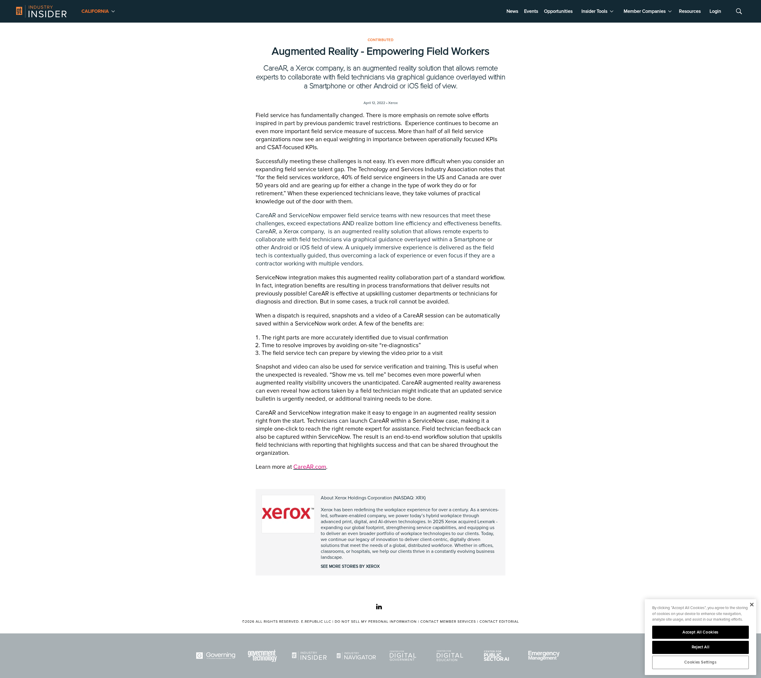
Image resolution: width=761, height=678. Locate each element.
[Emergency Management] (544, 655)
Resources (690, 11)
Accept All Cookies (700, 632)
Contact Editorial (499, 621)
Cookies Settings (700, 662)
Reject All (701, 647)
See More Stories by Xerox (350, 566)
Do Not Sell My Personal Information (376, 621)
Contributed (381, 40)
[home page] (41, 11)
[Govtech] (263, 655)
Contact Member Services (448, 621)
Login (715, 11)
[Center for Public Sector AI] (497, 655)
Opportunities (558, 11)
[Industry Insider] (310, 655)
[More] (113, 11)
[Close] (751, 605)
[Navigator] (357, 655)
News (512, 11)
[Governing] (216, 655)
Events (531, 11)
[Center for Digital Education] (450, 655)
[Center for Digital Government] (403, 655)
